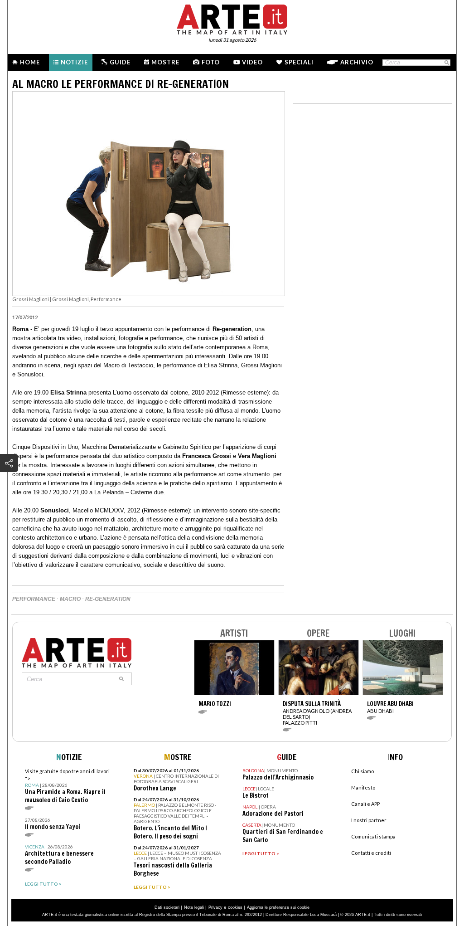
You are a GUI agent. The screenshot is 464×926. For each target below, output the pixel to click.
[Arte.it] (232, 18)
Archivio (356, 62)
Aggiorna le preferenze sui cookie (278, 907)
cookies (235, 907)
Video (252, 62)
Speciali (299, 62)
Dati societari (167, 907)
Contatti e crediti (371, 853)
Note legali (194, 907)
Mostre (165, 62)
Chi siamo (362, 771)
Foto (211, 62)
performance (33, 599)
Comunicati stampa (373, 836)
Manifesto (363, 787)
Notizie (74, 62)
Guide (120, 62)
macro (70, 599)
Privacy (215, 907)
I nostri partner (369, 820)
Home (30, 62)
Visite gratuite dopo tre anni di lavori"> (67, 786)
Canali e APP (365, 804)
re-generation (107, 599)
